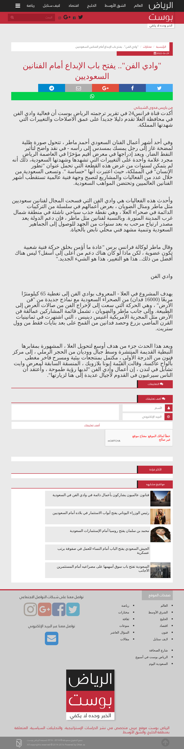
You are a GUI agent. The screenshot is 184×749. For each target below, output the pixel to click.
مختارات (147, 46)
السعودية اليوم (158, 664)
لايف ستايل (51, 5)
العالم (138, 5)
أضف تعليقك (92, 425)
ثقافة (126, 619)
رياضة (31, 5)
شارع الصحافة (158, 650)
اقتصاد (73, 5)
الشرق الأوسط (115, 5)
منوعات (124, 625)
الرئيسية (161, 46)
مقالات (124, 639)
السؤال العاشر (119, 632)
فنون (165, 632)
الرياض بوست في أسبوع (152, 657)
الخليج (91, 5)
